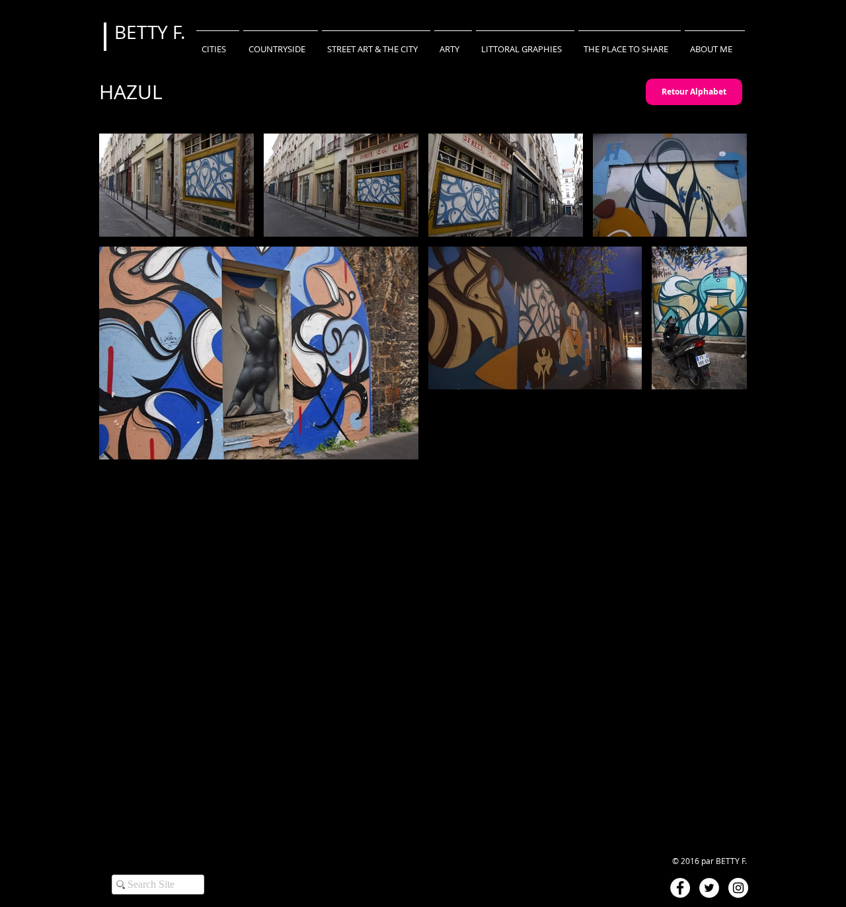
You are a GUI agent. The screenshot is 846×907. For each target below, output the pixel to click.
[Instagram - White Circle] (738, 888)
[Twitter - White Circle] (709, 888)
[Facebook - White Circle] (680, 888)
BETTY (143, 32)
